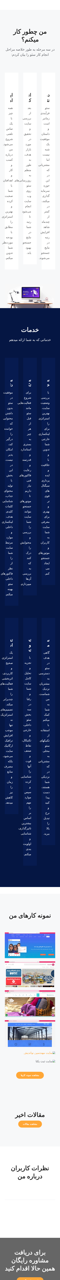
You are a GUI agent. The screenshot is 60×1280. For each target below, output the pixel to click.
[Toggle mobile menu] (54, 5)
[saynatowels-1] (30, 991)
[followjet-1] (30, 934)
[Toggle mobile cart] (48, 5)
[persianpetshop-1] (30, 962)
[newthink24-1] (39, 1052)
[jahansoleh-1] (30, 1021)
